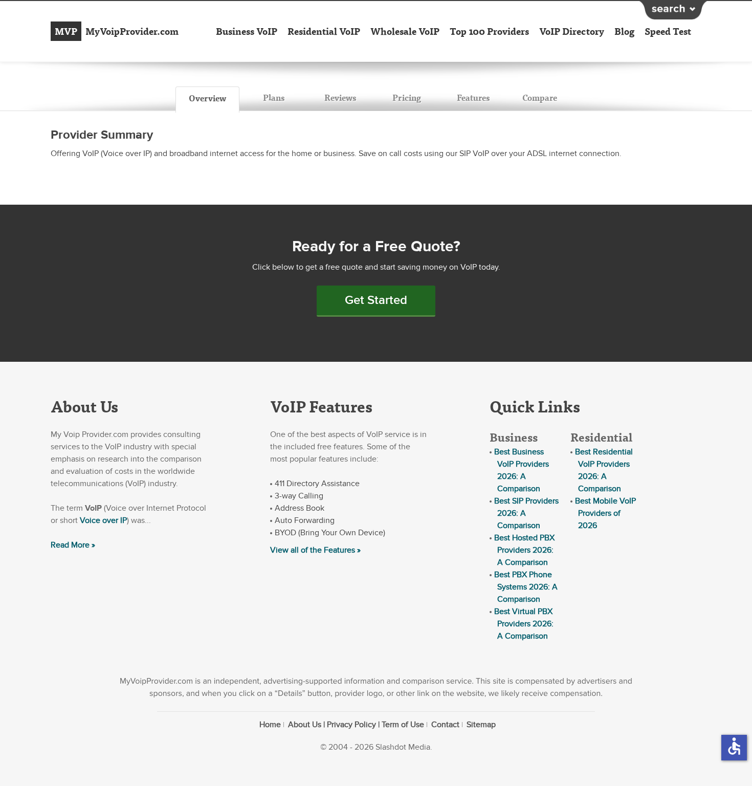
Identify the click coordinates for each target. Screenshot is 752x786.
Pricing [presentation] (406, 97)
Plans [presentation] (273, 97)
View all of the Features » (315, 550)
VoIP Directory (571, 31)
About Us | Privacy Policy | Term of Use (356, 724)
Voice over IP (103, 520)
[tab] (207, 99)
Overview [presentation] (207, 98)
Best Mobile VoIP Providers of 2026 (605, 513)
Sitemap (481, 724)
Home (270, 724)
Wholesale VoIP (404, 31)
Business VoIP (246, 31)
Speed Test (668, 31)
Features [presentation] (473, 97)
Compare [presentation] (539, 97)
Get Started (376, 300)
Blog (624, 31)
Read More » (73, 545)
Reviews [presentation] (340, 97)
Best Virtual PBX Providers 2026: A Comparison (524, 623)
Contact (445, 724)
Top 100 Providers (489, 31)
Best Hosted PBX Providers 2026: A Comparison (524, 550)
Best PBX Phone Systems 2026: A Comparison (526, 587)
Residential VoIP (323, 31)
